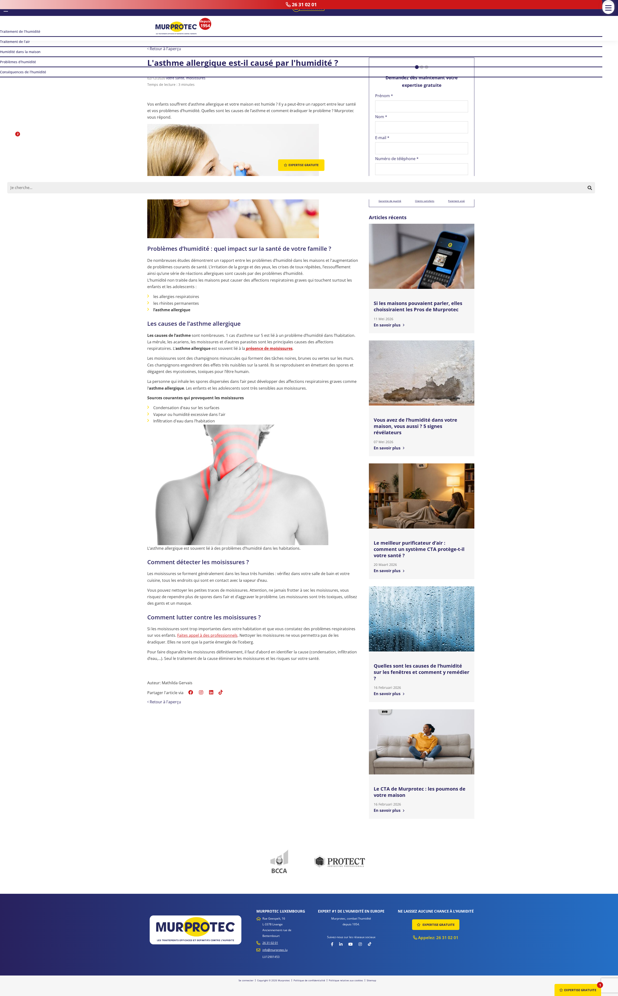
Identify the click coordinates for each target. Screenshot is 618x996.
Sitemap (371, 980)
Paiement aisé (456, 201)
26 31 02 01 (270, 943)
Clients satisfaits (424, 201)
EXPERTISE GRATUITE (438, 924)
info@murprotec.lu (275, 950)
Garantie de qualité (390, 201)
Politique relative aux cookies (346, 980)
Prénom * (384, 95)
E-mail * (382, 137)
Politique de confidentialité (309, 980)
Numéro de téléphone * (397, 158)
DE (12, 7)
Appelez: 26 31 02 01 (437, 937)
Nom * (381, 116)
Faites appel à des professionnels (207, 635)
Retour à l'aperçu (165, 48)
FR (6, 7)
